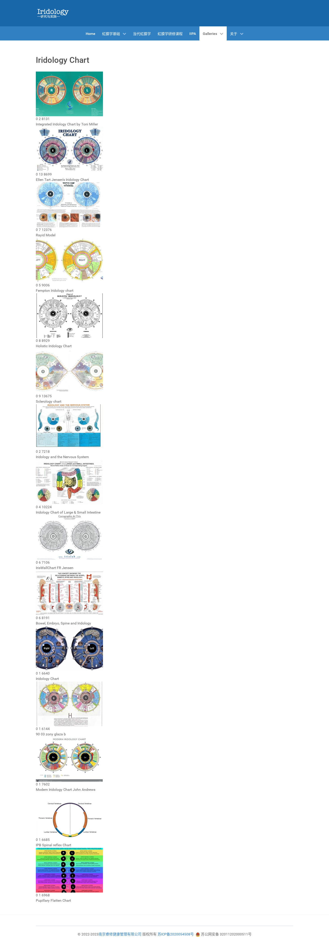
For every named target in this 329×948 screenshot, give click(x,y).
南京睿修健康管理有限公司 (119, 934)
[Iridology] (52, 13)
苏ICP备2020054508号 (176, 934)
